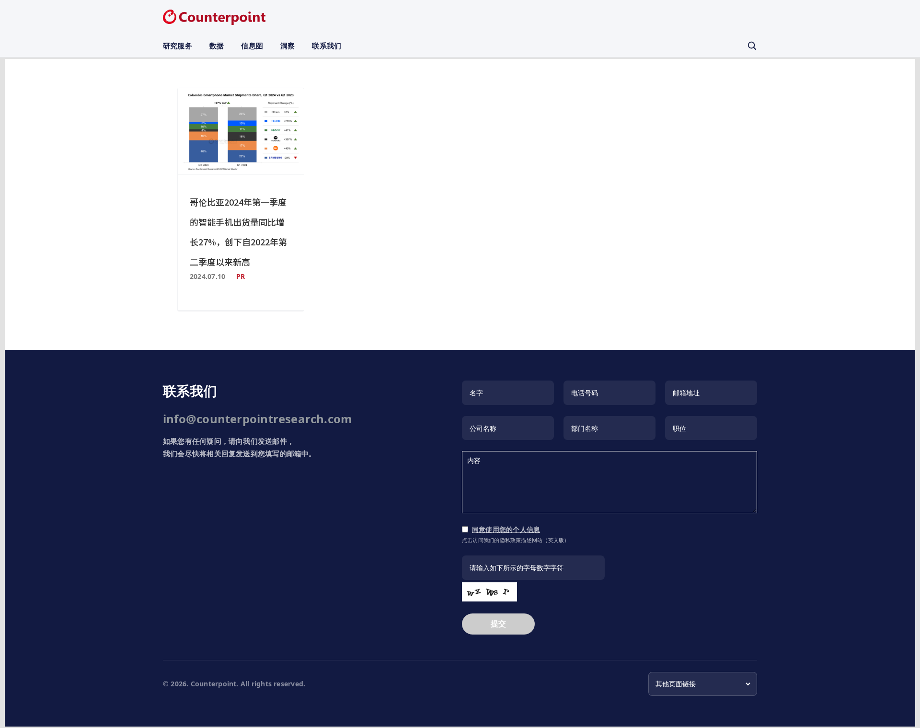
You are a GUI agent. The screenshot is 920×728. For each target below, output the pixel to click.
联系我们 (326, 45)
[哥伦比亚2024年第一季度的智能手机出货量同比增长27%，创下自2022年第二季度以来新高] (241, 131)
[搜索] (752, 45)
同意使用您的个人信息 (506, 529)
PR (240, 276)
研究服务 (177, 45)
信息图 (252, 45)
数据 (216, 45)
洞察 (287, 45)
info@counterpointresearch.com (257, 419)
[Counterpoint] (214, 17)
